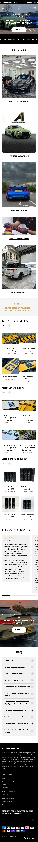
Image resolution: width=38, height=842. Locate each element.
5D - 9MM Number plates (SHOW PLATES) (10, 448)
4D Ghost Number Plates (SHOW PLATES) (10, 418)
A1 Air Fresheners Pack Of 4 (10, 488)
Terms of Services (8, 791)
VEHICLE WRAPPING (19, 156)
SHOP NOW (19, 630)
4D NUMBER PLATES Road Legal (28, 350)
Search (4, 779)
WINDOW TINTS (19, 293)
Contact (5, 795)
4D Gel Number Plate (10, 377)
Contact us (19, 30)
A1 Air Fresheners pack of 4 (27, 488)
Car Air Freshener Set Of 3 (28, 516)
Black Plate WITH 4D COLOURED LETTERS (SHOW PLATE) (27, 448)
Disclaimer (5, 805)
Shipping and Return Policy (9, 783)
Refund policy (7, 802)
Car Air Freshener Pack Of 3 (10, 516)
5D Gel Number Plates (28, 378)
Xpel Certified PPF (19, 102)
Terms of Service (8, 798)
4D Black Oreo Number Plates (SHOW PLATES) (28, 418)
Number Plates (19, 210)
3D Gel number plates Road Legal (10, 350)
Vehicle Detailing (19, 238)
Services (5, 788)
